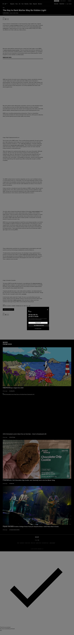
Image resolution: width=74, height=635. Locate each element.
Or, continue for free (38, 328)
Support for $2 (38, 322)
